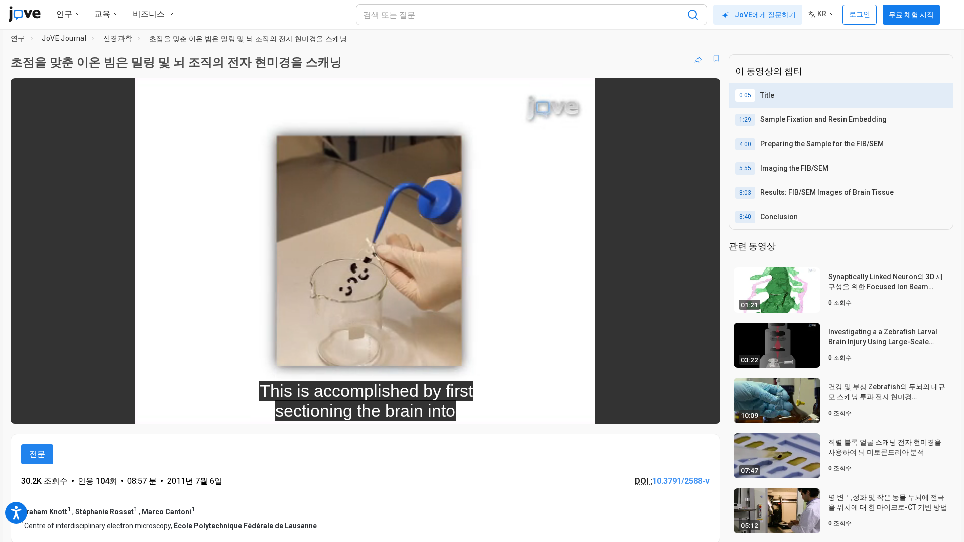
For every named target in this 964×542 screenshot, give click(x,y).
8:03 (745, 192)
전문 (37, 454)
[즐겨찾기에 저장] (716, 58)
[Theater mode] (704, 409)
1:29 (745, 119)
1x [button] (661, 409)
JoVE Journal (64, 38)
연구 (18, 38)
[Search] (693, 15)
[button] (704, 92)
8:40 (745, 216)
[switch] (603, 409)
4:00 (745, 144)
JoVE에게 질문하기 (765, 15)
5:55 (745, 168)
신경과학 (118, 38)
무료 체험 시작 (911, 15)
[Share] (698, 58)
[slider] (310, 409)
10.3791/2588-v (681, 481)
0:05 (745, 95)
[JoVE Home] (24, 14)
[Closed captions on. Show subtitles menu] (681, 409)
